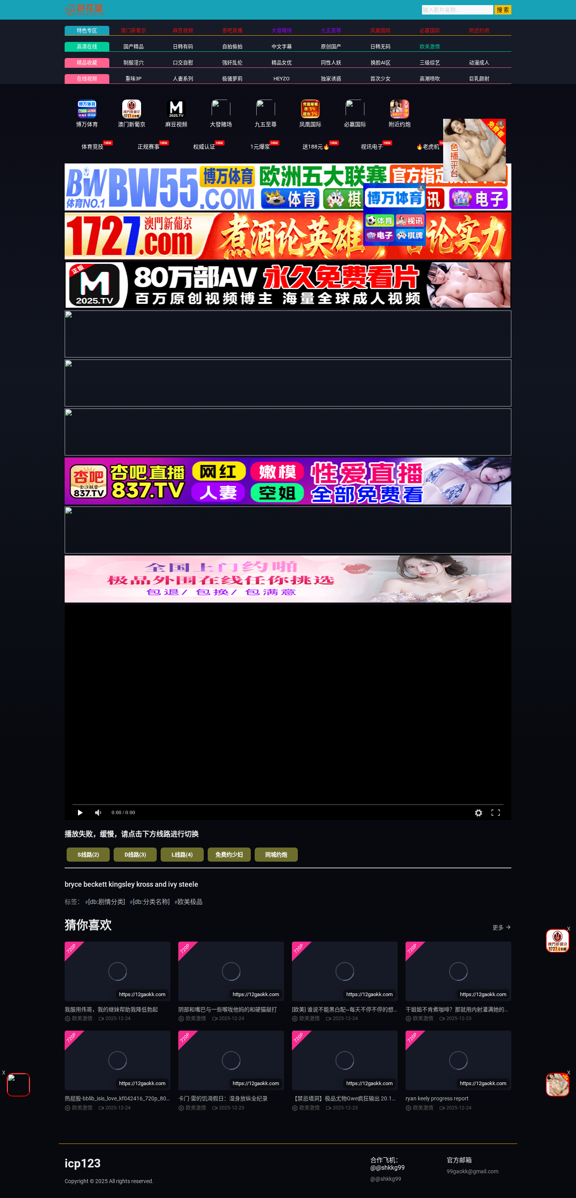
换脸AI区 (381, 62)
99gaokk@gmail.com (472, 1171)
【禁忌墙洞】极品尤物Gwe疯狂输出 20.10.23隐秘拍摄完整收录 (369, 1098)
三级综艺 (430, 62)
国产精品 (133, 46)
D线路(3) (135, 854)
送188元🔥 (316, 146)
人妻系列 (183, 79)
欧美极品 (190, 902)
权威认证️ (204, 146)
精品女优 (282, 62)
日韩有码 (183, 46)
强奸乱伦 (232, 62)
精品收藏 (87, 62)
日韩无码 (380, 46)
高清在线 (87, 46)
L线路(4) (182, 854)
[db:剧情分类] (106, 902)
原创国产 (331, 46)
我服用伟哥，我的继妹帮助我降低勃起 (111, 1009)
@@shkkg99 (385, 1179)
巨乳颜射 (479, 79)
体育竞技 (92, 146)
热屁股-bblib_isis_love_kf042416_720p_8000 (118, 1098)
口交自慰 (183, 62)
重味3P (133, 79)
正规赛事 (148, 146)
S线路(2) (88, 854)
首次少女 (380, 79)
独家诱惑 (331, 79)
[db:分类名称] (151, 902)
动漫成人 (479, 62)
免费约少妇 (229, 854)
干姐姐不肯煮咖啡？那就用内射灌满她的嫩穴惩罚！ (469, 1009)
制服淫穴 (133, 62)
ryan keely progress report (437, 1098)
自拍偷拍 (232, 46)
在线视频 (87, 79)
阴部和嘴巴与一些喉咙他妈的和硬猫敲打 (227, 1009)
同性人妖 (331, 62)
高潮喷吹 (430, 79)
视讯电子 (372, 146)
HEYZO (282, 79)
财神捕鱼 (483, 146)
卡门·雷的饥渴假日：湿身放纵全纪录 (223, 1098)
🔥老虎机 (427, 146)
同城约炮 (276, 854)
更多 (498, 927)
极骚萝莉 (232, 79)
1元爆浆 (260, 146)
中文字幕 (282, 46)
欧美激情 (430, 46)
